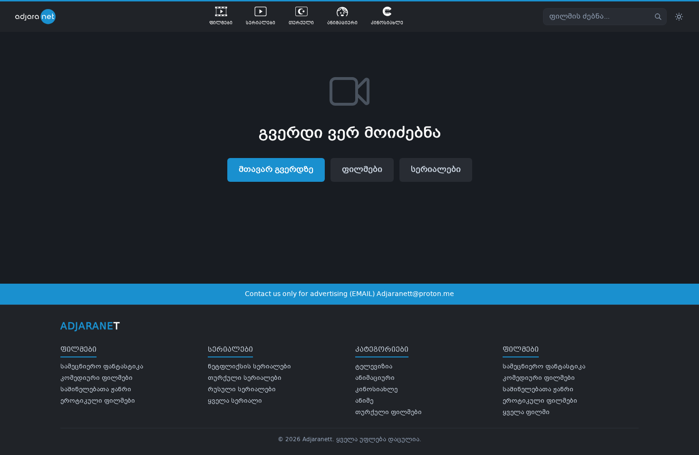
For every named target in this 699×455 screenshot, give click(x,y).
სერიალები (436, 170)
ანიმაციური (375, 378)
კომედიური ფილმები (96, 378)
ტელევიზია (373, 367)
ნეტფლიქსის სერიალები (249, 367)
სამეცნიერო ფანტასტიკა (101, 367)
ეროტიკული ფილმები (97, 401)
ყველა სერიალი (235, 401)
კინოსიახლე (376, 390)
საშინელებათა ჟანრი (95, 390)
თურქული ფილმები (388, 412)
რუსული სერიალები (242, 390)
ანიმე (364, 401)
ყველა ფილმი (526, 412)
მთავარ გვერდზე (276, 170)
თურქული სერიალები (245, 378)
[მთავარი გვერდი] (42, 16)
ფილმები (362, 170)
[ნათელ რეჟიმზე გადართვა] (679, 16)
